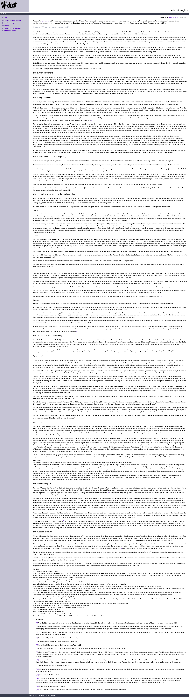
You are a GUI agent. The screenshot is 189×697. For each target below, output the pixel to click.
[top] (30, 695)
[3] (37, 632)
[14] (37, 678)
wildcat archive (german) (12, 20)
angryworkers (46, 21)
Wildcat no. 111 (174, 17)
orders (6, 25)
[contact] (52, 695)
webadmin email (10, 31)
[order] (47, 695)
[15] (37, 686)
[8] (37, 648)
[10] (37, 660)
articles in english (10, 23)
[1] (37, 623)
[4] (37, 638)
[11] (37, 665)
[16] (37, 689)
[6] (37, 641)
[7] (37, 645)
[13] (37, 675)
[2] (37, 626)
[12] (37, 669)
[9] (37, 652)
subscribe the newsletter (12, 28)
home (6, 17)
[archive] (41, 695)
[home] (35, 695)
